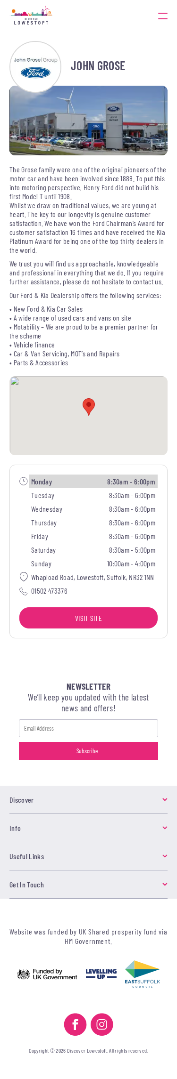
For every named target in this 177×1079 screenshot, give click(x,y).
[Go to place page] (35, 67)
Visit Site (88, 617)
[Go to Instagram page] (102, 1025)
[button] (89, 407)
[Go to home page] (57, 16)
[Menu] (163, 16)
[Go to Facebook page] (75, 1025)
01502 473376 (49, 590)
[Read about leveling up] (101, 974)
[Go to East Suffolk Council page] (142, 974)
